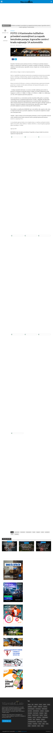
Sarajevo (30, 719)
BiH (32, 704)
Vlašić (38, 725)
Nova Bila (30, 713)
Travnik (44, 721)
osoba (42, 532)
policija (45, 715)
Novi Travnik (35, 713)
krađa (34, 532)
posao (34, 717)
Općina (29, 715)
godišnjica (30, 706)
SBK (34, 719)
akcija (29, 704)
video (43, 723)
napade (38, 532)
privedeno (47, 532)
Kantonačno (28, 532)
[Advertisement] (26, 15)
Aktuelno (12, 30)
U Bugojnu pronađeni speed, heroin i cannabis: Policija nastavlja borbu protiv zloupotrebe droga (43, 546)
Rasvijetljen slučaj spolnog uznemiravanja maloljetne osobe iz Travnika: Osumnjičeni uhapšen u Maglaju (9, 546)
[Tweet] (16, 59)
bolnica (36, 704)
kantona (45, 706)
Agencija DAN (24, 731)
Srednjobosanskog (32, 721)
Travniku (29, 723)
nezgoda (47, 710)
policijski (29, 717)
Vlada (29, 725)
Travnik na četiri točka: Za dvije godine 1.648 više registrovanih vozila (26, 546)
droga (48, 704)
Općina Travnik (35, 715)
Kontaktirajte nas (6, 721)
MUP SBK (30, 710)
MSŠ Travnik (44, 708)
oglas (46, 713)
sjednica (43, 719)
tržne (12, 534)
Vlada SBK (34, 725)
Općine (41, 715)
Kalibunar (40, 706)
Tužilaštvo (16, 534)
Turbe (40, 723)
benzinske (23, 532)
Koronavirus (38, 708)
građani (35, 706)
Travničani (35, 723)
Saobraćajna (45, 717)
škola (42, 725)
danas (44, 704)
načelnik (41, 710)
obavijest (41, 713)
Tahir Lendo (39, 721)
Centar (40, 704)
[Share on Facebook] (13, 59)
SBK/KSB (38, 719)
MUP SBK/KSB (36, 710)
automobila (17, 532)
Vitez (47, 723)
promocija (39, 717)
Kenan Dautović (31, 708)
